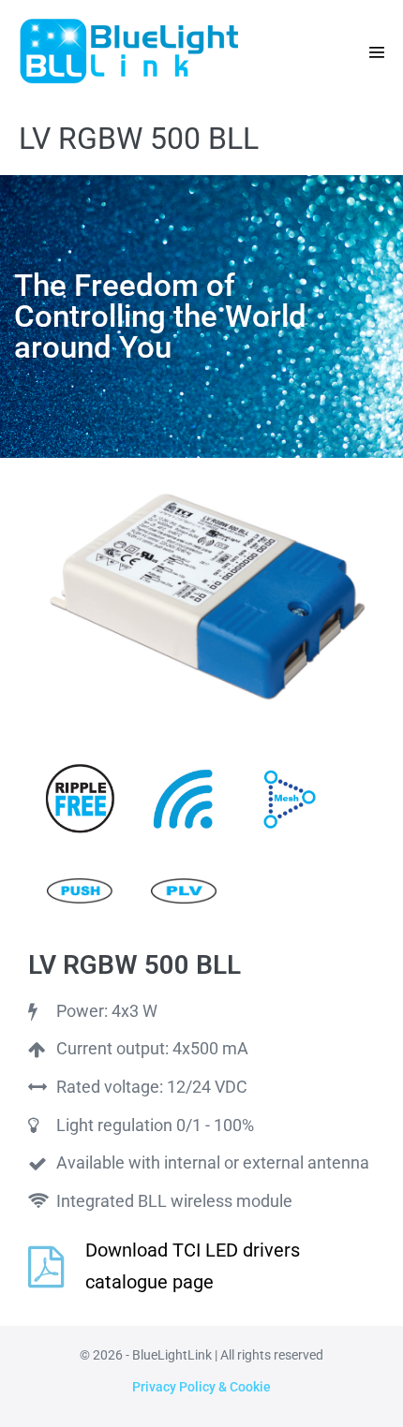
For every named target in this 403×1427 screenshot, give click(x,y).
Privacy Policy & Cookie (201, 1386)
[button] (376, 52)
